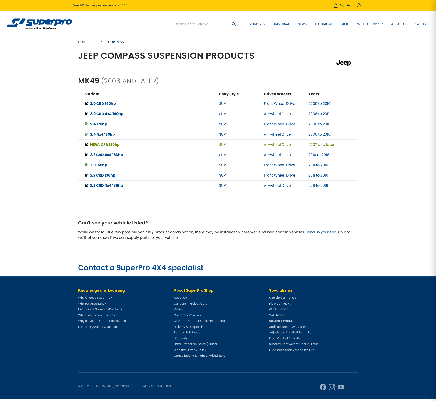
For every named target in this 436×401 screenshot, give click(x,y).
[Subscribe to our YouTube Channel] (341, 387)
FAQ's (344, 24)
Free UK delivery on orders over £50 (100, 5)
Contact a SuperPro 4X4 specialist (140, 267)
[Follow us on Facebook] (323, 387)
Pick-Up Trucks (280, 303)
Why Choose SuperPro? (95, 297)
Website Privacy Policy (190, 350)
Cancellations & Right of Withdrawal (200, 355)
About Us (399, 24)
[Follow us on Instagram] (332, 387)
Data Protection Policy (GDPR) (195, 344)
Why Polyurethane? (92, 303)
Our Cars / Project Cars (190, 303)
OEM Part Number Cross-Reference (199, 321)
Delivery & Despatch (188, 327)
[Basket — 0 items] (358, 5)
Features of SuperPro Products (100, 309)
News (302, 24)
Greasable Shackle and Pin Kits (291, 350)
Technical (323, 24)
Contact (423, 24)
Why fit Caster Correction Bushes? (102, 321)
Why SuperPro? (370, 24)
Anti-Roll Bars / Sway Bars (288, 327)
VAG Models (278, 315)
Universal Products (282, 321)
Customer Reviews (187, 315)
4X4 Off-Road (279, 309)
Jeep (98, 42)
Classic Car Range (282, 297)
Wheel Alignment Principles (98, 315)
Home (83, 42)
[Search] (234, 24)
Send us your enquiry (324, 232)
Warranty (181, 338)
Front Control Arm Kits (285, 338)
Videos (179, 309)
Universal (281, 24)
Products (256, 24)
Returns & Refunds (187, 332)
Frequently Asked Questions (98, 327)
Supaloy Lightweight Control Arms (293, 344)
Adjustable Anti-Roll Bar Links (290, 332)
